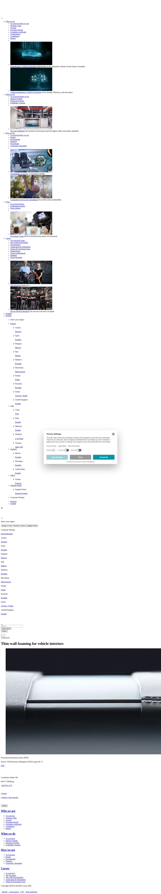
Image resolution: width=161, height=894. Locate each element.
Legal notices (14, 892)
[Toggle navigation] (3, 635)
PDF (2, 766)
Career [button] (8, 238)
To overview (10, 816)
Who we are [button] (10, 21)
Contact (4, 793)
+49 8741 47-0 (6, 785)
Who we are (8, 810)
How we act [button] (10, 133)
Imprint (4, 892)
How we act (8, 849)
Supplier (9, 314)
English (8, 316)
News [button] (8, 202)
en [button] (2, 508)
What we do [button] (10, 94)
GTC (22, 892)
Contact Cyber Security (9, 797)
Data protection (31, 892)
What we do (8, 833)
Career (5, 868)
